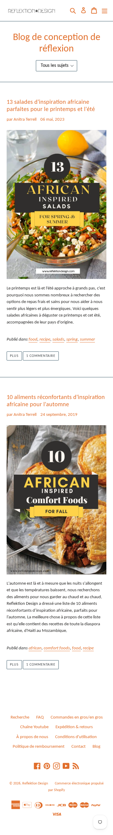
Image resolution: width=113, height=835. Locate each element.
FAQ (40, 717)
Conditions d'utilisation (76, 737)
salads (58, 339)
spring (72, 339)
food (33, 339)
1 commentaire (40, 356)
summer (87, 339)
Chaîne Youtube (34, 727)
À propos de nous (32, 737)
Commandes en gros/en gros (77, 717)
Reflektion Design (35, 783)
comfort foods (57, 648)
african (35, 648)
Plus (14, 356)
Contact (78, 746)
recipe (44, 339)
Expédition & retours (74, 727)
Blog (96, 746)
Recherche (20, 717)
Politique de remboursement (38, 746)
